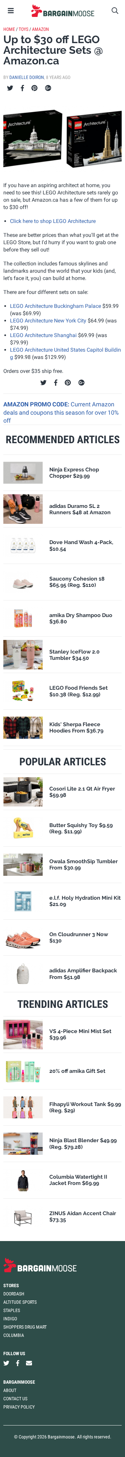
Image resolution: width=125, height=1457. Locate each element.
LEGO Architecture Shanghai (43, 335)
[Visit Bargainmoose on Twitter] (6, 1362)
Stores (11, 1285)
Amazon (40, 29)
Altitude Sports (20, 1302)
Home (9, 29)
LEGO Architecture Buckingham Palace (55, 306)
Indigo (10, 1318)
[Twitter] (10, 88)
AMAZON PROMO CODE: (37, 404)
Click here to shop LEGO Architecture (53, 221)
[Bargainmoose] (62, 10)
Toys (23, 29)
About (9, 1390)
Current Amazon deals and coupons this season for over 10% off (61, 412)
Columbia (13, 1335)
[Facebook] (22, 88)
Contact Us (15, 1398)
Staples (11, 1310)
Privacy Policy (19, 1407)
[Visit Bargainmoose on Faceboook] (17, 1362)
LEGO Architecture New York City (48, 320)
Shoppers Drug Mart (25, 1327)
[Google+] (48, 88)
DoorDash (13, 1293)
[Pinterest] (34, 88)
